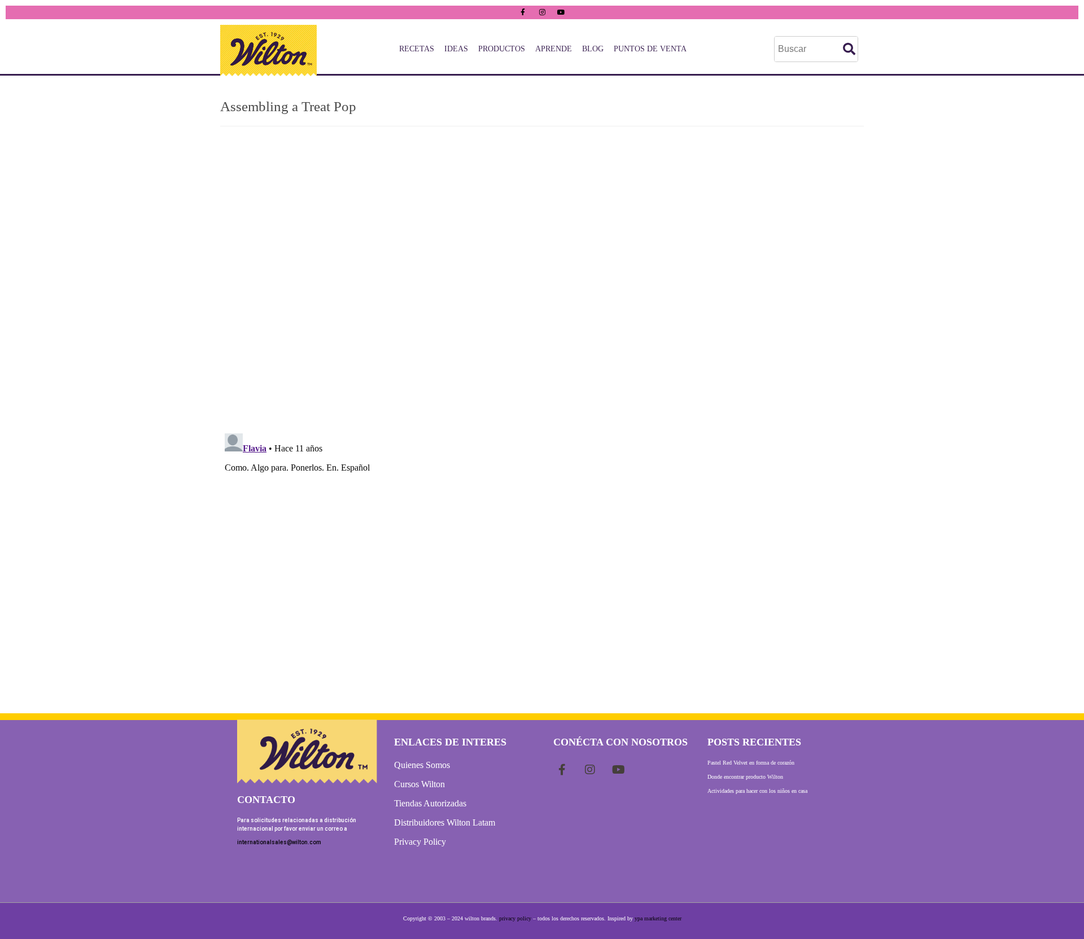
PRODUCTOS (501, 49)
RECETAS (416, 49)
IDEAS (456, 49)
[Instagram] (542, 12)
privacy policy (515, 918)
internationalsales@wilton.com (279, 842)
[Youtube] (561, 12)
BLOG (593, 49)
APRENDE (553, 49)
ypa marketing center (658, 918)
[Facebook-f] (523, 12)
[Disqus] (542, 279)
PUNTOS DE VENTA (650, 49)
